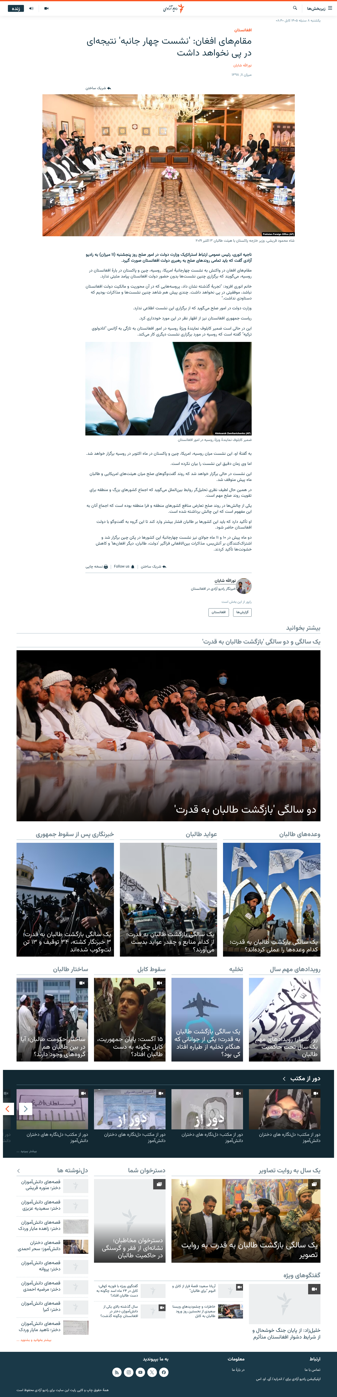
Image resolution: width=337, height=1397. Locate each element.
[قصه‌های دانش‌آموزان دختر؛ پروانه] (75, 1267)
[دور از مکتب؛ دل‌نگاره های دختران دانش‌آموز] (284, 1109)
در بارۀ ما (238, 1370)
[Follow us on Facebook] (163, 1372)
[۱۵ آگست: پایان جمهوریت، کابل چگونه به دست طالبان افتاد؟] (130, 1020)
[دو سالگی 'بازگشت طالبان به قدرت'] (168, 735)
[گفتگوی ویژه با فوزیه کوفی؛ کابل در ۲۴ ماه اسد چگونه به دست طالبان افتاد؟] (153, 1291)
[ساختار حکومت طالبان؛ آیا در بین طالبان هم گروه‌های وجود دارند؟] (52, 1020)
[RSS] (117, 1372)
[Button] (98, 88)
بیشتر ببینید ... (27, 1151)
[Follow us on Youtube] (140, 1372)
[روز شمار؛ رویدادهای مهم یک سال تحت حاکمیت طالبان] (284, 1020)
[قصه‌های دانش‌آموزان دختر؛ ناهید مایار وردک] (75, 1328)
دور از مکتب (305, 1079)
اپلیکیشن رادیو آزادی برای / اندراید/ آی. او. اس (288, 1379)
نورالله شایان (242, 65)
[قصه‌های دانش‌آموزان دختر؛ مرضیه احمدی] (75, 1287)
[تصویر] (46, 8)
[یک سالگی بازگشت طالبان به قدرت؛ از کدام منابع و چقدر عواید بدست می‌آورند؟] (168, 900)
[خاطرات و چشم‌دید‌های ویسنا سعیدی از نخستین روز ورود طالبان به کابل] (230, 1311)
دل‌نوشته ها (72, 1171)
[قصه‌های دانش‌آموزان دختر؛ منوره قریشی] (75, 1186)
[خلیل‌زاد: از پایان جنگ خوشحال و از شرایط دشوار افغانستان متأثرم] (284, 1304)
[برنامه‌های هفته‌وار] (31, 8)
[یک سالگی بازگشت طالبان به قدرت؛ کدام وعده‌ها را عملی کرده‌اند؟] (271, 900)
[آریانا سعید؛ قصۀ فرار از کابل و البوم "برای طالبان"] (230, 1291)
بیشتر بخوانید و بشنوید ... (34, 1340)
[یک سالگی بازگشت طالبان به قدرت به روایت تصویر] (245, 1221)
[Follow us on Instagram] (128, 1372)
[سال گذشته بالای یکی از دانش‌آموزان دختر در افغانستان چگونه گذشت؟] (153, 1311)
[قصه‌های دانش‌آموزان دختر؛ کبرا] (75, 1307)
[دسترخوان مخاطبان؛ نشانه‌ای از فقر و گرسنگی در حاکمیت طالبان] (130, 1221)
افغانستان (243, 30)
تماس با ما (312, 1370)
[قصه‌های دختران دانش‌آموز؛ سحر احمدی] (75, 1247)
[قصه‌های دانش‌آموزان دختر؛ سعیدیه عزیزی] (75, 1206)
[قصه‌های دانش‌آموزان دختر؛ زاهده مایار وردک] (75, 1227)
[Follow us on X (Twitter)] (152, 1372)
